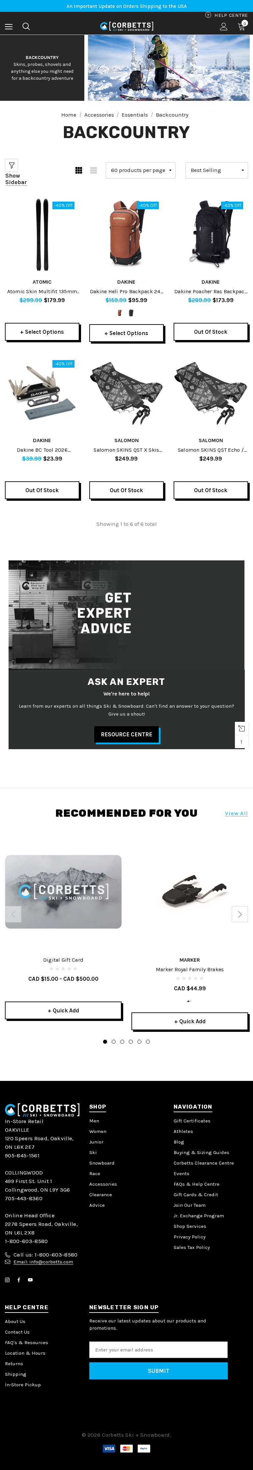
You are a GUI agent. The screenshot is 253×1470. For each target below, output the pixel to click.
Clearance (100, 1195)
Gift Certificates (192, 1121)
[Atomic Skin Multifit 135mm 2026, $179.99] (42, 235)
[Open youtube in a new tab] (31, 1280)
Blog (179, 1142)
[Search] (26, 26)
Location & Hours (25, 1353)
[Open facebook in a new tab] (20, 1280)
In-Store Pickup (23, 1385)
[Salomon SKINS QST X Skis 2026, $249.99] (126, 393)
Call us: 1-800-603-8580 (46, 1254)
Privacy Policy (190, 1237)
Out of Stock (210, 331)
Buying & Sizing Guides (201, 1152)
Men (94, 1121)
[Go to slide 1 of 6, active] (105, 1042)
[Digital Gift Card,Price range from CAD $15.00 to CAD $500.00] (63, 892)
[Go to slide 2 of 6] (114, 1042)
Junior (96, 1142)
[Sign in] (224, 26)
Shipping (15, 1374)
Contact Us (17, 1332)
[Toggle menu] (9, 26)
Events (181, 1173)
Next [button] (240, 914)
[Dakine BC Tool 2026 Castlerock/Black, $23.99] (42, 393)
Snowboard (102, 1163)
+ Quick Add (63, 1010)
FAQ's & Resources (26, 1342)
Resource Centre (126, 734)
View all (236, 813)
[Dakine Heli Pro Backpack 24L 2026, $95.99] (126, 235)
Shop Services (190, 1226)
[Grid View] (78, 170)
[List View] (93, 170)
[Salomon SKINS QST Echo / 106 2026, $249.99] (211, 393)
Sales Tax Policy (192, 1247)
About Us (15, 1321)
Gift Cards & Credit (196, 1195)
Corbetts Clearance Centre (204, 1163)
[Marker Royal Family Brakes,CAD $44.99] (189, 892)
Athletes (183, 1131)
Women (97, 1131)
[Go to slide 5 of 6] (139, 1042)
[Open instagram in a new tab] (8, 1280)
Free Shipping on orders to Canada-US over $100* (126, 6)
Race (94, 1173)
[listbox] (216, 170)
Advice (97, 1205)
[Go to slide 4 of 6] (131, 1042)
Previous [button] (13, 914)
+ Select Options (42, 331)
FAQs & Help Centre (196, 1184)
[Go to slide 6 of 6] (148, 1042)
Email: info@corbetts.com (43, 1262)
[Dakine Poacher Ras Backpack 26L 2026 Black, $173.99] (211, 235)
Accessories (103, 1184)
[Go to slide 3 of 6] (122, 1042)
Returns (14, 1364)
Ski (93, 1152)
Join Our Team (190, 1205)
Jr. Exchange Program (199, 1216)
